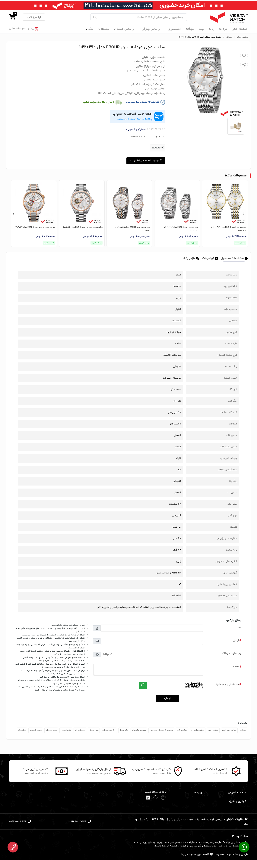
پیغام (236, 667)
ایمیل (236, 640)
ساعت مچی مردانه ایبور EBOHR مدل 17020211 (83, 227)
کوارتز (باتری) (36, 730)
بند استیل (94, 730)
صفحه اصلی (239, 29)
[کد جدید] (143, 685)
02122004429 (17, 821)
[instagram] (163, 798)
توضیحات (208, 258)
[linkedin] (148, 798)
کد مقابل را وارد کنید (227, 684)
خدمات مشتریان (237, 793)
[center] (94, 17)
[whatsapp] (155, 798)
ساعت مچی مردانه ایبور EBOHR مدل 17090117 (35, 227)
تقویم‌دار (123, 730)
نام (239, 627)
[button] (243, 214)
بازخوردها (188, 258)
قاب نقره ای (51, 730)
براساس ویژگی (151, 29)
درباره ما (198, 793)
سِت (201, 29)
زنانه (211, 29)
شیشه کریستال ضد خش (161, 730)
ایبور (157, 137)
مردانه (223, 29)
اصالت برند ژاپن (229, 730)
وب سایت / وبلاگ (231, 653)
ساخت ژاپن (213, 730)
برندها (105, 29)
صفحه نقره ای (197, 730)
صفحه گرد (182, 730)
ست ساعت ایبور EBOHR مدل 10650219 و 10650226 (132, 229)
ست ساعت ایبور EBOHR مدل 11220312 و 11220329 (181, 229)
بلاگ (91, 29)
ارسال (167, 698)
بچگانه (189, 29)
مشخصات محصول (232, 258)
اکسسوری (174, 29)
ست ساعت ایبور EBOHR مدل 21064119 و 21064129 (228, 229)
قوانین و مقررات (237, 801)
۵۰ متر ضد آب (109, 730)
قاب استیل (66, 730)
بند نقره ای (80, 730)
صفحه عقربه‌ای (139, 730)
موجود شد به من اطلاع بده (145, 161)
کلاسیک (22, 730)
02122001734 (77, 821)
